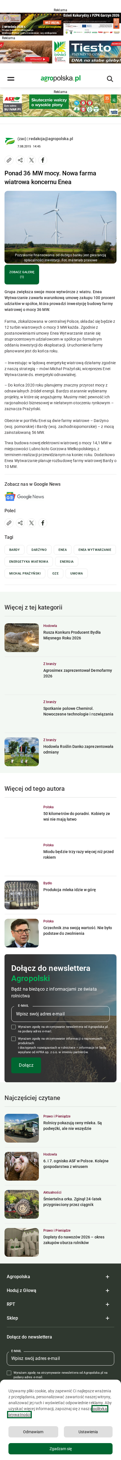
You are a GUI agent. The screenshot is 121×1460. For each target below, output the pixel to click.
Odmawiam (33, 1432)
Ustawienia (88, 1432)
